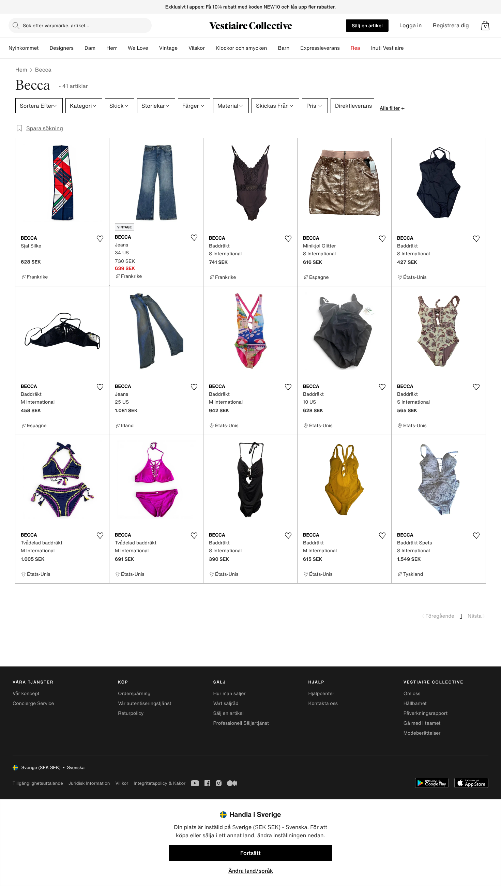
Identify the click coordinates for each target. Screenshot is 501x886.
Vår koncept (26, 693)
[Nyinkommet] (44, 48)
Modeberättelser (422, 733)
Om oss (412, 693)
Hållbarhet (415, 703)
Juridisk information (89, 783)
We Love (138, 48)
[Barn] (295, 48)
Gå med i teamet (422, 723)
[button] (485, 25)
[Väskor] (210, 48)
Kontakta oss (323, 703)
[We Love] (153, 48)
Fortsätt (250, 853)
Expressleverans (319, 48)
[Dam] (101, 48)
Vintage (168, 48)
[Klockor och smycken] (272, 48)
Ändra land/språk (250, 871)
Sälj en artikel (367, 25)
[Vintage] (183, 48)
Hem (21, 69)
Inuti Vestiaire (387, 48)
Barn (283, 48)
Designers (61, 48)
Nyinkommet (24, 48)
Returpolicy (130, 713)
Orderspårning (134, 693)
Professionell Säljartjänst (241, 723)
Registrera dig (451, 25)
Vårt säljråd (225, 703)
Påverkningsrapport (426, 713)
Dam (90, 48)
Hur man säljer (229, 693)
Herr (111, 48)
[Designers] (79, 48)
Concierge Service (33, 703)
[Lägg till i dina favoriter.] (100, 239)
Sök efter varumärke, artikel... (56, 25)
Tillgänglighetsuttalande (38, 783)
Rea (355, 48)
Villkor (121, 783)
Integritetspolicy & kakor (159, 783)
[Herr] (122, 48)
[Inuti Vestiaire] (409, 48)
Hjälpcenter (321, 693)
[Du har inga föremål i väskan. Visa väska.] (485, 25)
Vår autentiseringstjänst (144, 703)
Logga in (410, 25)
